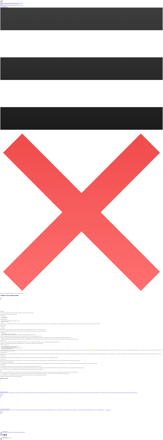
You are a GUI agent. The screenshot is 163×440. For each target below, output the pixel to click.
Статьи (4, 293)
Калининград (21, 5)
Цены (1, 433)
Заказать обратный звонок (4, 7)
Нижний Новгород (11, 5)
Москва (1, 5)
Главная (1, 293)
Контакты (8, 432)
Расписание (5, 432)
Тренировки (7, 293)
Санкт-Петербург (5, 5)
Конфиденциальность (22, 432)
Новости (1, 432)
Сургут (18, 5)
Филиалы (17, 432)
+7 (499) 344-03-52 (4, 431)
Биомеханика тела (11, 293)
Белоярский (15, 5)
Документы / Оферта (13, 432)
